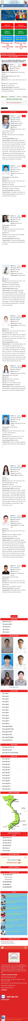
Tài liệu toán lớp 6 (8, 877)
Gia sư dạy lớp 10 (6, 783)
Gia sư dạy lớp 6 (6, 772)
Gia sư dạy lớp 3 (6, 764)
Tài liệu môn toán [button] (7, 874)
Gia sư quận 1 (5, 693)
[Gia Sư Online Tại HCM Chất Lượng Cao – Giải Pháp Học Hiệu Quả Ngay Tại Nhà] (3, 908)
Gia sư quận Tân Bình (7, 726)
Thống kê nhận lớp (12, 860)
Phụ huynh (14, 619)
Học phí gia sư (6, 629)
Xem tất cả (14, 616)
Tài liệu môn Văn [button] (7, 887)
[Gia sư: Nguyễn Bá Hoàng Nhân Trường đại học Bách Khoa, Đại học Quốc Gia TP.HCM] (7, 645)
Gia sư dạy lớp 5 (6, 769)
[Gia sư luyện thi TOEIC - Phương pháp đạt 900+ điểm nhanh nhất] (3, 927)
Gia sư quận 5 (5, 704)
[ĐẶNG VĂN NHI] (5, 121)
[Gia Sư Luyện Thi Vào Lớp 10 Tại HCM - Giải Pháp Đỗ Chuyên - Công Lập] (3, 902)
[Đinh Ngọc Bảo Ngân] (5, 369)
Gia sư (14, 835)
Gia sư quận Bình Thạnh (8, 729)
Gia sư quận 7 (5, 710)
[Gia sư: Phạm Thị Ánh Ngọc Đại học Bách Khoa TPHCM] (7, 661)
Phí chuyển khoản (7, 845)
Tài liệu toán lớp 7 (8, 879)
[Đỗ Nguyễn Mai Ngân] (5, 469)
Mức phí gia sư (6, 848)
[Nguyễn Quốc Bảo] (5, 419)
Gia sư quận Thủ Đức (7, 731)
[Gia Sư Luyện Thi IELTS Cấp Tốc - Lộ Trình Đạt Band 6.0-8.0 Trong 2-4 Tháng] (3, 920)
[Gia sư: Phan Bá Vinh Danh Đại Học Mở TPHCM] (21, 661)
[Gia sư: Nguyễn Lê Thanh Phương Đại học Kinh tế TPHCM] (7, 678)
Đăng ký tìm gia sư (7, 621)
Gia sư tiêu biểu (11, 54)
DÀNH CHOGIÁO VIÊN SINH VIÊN (20, 25)
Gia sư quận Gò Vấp (7, 734)
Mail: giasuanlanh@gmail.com (8, 985)
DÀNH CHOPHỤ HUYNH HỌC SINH (7, 25)
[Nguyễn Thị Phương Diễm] (5, 520)
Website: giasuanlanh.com (7, 987)
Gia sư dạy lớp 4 (6, 767)
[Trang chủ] (2, 5)
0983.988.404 (7, 39)
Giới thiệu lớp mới (7, 842)
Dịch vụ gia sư (6, 632)
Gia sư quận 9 (5, 715)
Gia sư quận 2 (5, 696)
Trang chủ (3, 54)
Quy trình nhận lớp (7, 840)
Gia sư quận (14, 691)
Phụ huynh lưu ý (6, 626)
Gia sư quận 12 (5, 723)
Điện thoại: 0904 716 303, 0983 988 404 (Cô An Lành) (14, 983)
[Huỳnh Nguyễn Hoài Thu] (5, 320)
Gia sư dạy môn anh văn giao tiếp (10, 752)
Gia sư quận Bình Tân (7, 740)
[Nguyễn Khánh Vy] (5, 269)
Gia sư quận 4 (5, 701)
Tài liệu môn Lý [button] (7, 884)
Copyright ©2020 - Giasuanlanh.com (14, 1019)
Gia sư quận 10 (5, 718)
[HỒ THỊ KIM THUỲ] (5, 218)
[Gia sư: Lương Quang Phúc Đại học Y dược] (21, 678)
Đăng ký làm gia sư (7, 837)
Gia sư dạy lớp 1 (6, 758)
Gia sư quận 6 (5, 707)
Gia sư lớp (14, 756)
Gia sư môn (14, 744)
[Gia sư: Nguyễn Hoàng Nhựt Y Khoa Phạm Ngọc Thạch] (21, 645)
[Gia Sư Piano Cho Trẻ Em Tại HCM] (3, 933)
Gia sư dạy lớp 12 (6, 789)
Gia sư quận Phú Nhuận (7, 737)
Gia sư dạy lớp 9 (6, 780)
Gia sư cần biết (6, 850)
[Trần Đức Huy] (5, 569)
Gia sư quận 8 (5, 712)
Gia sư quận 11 (5, 720)
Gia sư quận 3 (5, 699)
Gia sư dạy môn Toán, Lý (8, 747)
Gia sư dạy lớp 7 (6, 775)
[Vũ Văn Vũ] (5, 169)
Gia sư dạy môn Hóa (7, 750)
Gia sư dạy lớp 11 (6, 786)
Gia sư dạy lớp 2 (6, 761)
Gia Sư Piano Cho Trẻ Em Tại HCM (13, 931)
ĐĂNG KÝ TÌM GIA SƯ (7, 32)
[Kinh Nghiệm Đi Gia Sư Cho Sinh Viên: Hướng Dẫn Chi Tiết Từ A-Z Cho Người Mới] (3, 896)
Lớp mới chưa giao (11, 862)
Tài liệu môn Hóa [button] (7, 882)
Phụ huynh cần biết (7, 624)
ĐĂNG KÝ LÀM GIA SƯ (21, 32)
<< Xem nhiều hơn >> (14, 687)
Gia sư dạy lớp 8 (6, 778)
